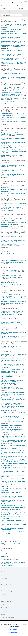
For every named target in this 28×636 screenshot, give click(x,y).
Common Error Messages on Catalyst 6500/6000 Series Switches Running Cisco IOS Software (13, 399)
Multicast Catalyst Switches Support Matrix (13, 185)
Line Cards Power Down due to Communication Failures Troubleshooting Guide (12, 418)
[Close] (26, 622)
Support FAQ (4, 556)
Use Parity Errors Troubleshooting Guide (12, 421)
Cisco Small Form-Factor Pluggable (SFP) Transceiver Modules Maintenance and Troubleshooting (12, 371)
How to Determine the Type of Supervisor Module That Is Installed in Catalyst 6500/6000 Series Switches (12, 322)
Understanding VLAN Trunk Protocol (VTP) (13, 102)
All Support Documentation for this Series (12, 544)
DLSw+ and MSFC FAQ (7, 254)
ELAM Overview (5, 410)
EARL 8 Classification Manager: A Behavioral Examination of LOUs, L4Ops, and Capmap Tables (13, 442)
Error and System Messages (9, 551)
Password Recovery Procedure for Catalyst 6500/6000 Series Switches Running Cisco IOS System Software (13, 564)
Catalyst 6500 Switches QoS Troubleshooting (13, 203)
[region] (14, 628)
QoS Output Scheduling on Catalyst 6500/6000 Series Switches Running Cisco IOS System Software (13, 209)
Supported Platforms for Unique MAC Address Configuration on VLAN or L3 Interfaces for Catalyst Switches (11, 94)
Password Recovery (6, 553)
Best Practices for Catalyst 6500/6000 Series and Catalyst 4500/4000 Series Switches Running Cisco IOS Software (13, 447)
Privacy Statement (13, 629)
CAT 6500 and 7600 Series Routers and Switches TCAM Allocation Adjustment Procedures (12, 360)
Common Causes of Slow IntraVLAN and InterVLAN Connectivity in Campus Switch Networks (12, 89)
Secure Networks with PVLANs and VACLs (13, 285)
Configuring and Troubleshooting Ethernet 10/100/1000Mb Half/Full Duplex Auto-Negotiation (12, 134)
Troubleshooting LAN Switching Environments (13, 142)
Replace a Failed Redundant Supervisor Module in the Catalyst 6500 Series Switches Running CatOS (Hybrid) (13, 313)
